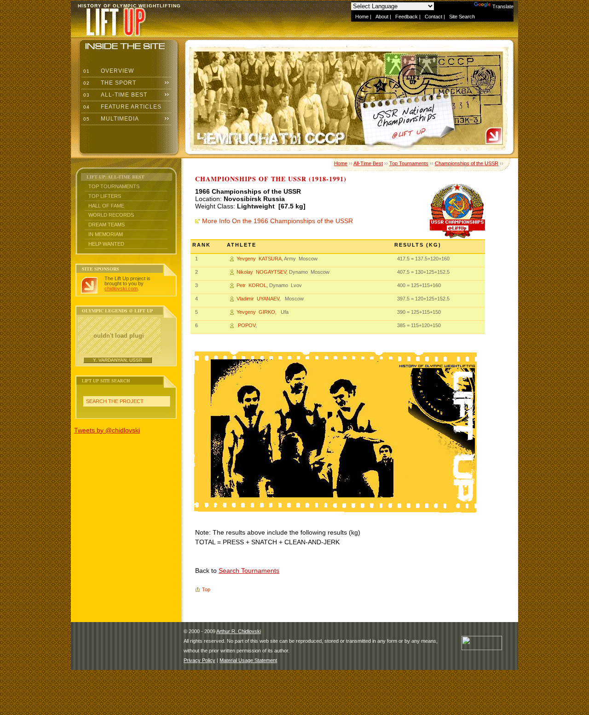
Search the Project (115, 401)
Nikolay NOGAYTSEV (261, 272)
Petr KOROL (251, 285)
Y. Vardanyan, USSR (117, 360)
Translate (503, 6)
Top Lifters (104, 196)
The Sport (108, 83)
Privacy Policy (199, 660)
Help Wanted (106, 244)
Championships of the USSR (466, 163)
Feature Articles (121, 107)
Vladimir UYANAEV (258, 298)
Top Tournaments (113, 186)
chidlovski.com (121, 288)
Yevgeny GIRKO (256, 312)
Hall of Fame (106, 205)
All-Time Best (114, 95)
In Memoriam (105, 234)
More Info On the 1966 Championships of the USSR (277, 221)
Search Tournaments (249, 570)
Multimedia (110, 118)
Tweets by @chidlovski (107, 430)
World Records (111, 215)
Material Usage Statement (248, 660)
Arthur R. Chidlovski (238, 631)
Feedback (406, 16)
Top (206, 589)
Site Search (462, 16)
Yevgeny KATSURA (259, 258)
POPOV (246, 325)
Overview (107, 71)
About (381, 16)
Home (362, 16)
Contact (433, 16)
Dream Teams (106, 224)
